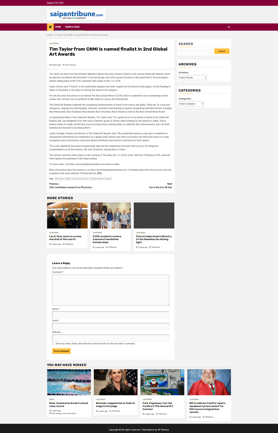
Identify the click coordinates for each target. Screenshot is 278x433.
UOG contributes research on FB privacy (70, 186)
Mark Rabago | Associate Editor (63, 413)
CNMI (68, 179)
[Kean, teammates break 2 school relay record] (69, 382)
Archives (184, 72)
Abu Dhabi (59, 179)
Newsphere (148, 429)
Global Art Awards (80, 179)
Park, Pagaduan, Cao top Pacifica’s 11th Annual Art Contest (158, 406)
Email (55, 320)
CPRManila (69, 244)
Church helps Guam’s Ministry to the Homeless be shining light (154, 239)
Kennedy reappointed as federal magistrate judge (115, 405)
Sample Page (72, 27)
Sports (51, 399)
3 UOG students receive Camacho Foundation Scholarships (107, 239)
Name (56, 309)
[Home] (50, 27)
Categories (185, 98)
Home (58, 27)
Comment (57, 272)
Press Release (70, 65)
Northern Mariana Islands (100, 179)
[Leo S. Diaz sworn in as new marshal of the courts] (67, 215)
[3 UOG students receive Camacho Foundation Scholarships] (110, 215)
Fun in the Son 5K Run (160, 186)
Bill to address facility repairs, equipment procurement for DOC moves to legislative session (207, 407)
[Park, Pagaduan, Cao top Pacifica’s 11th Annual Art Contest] (162, 382)
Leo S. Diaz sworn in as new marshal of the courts (65, 238)
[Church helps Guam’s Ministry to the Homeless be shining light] (154, 215)
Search (186, 44)
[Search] (229, 27)
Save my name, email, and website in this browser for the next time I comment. (95, 343)
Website (56, 332)
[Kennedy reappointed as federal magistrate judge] (116, 382)
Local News (53, 43)
